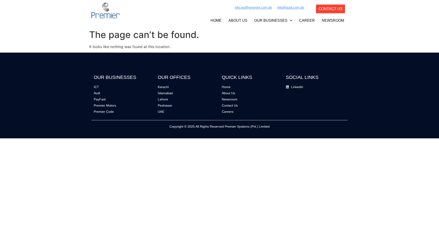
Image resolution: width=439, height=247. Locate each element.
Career (307, 20)
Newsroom (333, 20)
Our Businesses (270, 20)
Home (216, 20)
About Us (237, 20)
